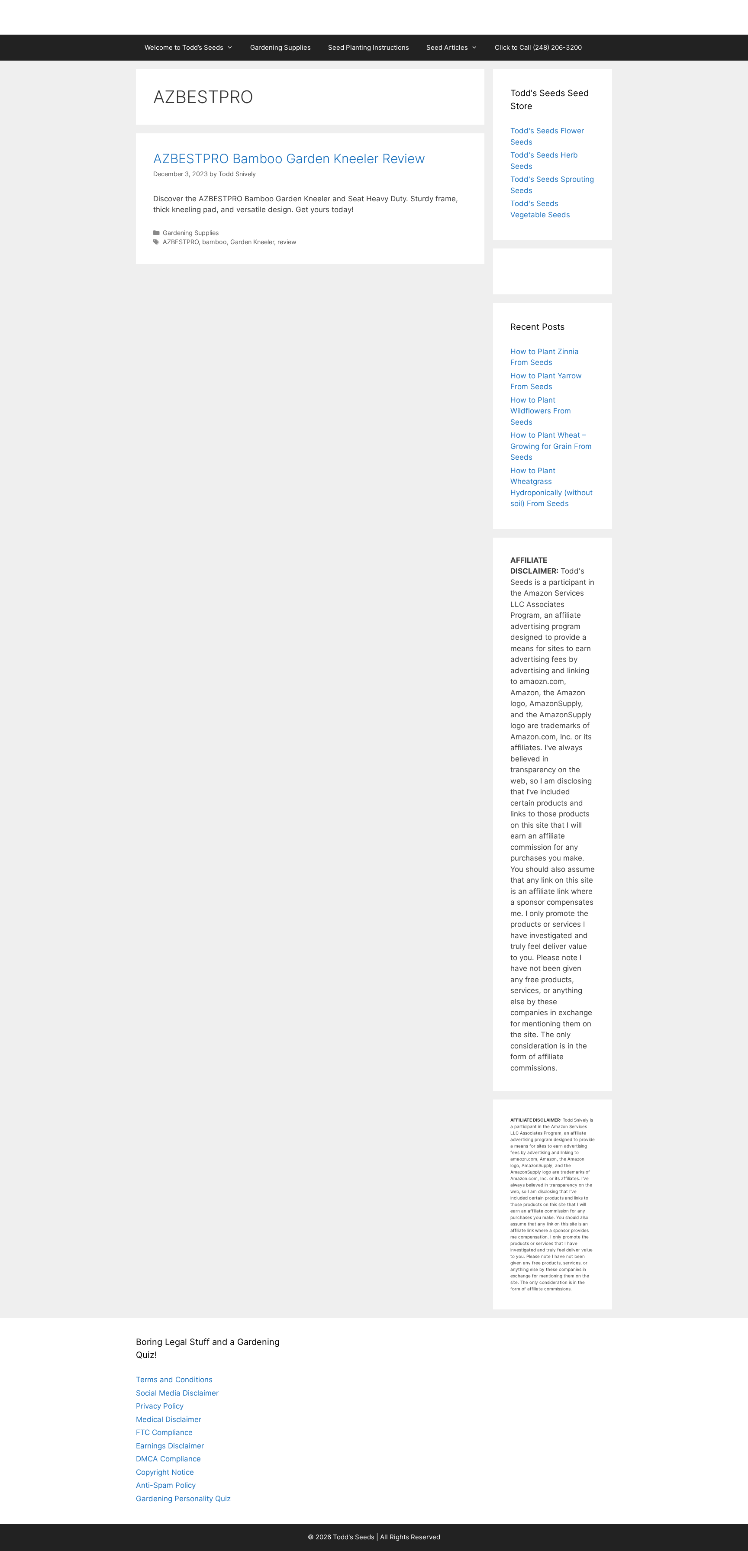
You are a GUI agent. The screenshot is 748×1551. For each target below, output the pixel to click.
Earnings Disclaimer (170, 1445)
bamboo (214, 241)
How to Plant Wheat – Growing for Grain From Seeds (551, 446)
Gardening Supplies (280, 47)
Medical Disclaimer (168, 1419)
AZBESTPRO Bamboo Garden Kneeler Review (289, 158)
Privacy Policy (160, 1406)
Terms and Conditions (174, 1379)
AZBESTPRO (181, 241)
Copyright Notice (165, 1472)
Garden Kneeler (252, 241)
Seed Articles (447, 47)
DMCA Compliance (168, 1458)
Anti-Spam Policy (166, 1485)
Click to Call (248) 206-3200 (538, 47)
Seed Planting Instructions (368, 47)
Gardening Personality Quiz (183, 1498)
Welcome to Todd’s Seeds (184, 47)
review (287, 241)
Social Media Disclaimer (177, 1393)
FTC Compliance (164, 1432)
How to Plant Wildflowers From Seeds (540, 411)
